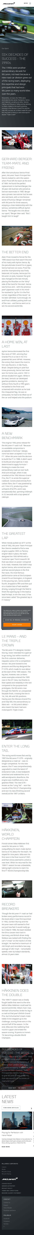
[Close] (30, 608)
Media (3, 1169)
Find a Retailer (8, 1208)
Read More (6, 1147)
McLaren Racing (6, 1174)
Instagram (7, 1221)
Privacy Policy (7, 1188)
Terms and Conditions (10, 1190)
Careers (4, 1167)
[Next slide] (31, 1108)
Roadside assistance (10, 1210)
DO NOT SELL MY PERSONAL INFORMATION (17, 619)
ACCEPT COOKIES (17, 624)
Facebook (6, 1218)
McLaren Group (6, 1171)
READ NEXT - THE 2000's (17, 1088)
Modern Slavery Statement (11, 1193)
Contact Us (7, 1202)
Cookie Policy (7, 1183)
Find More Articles (11, 1107)
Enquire (6, 1205)
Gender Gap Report (8, 1186)
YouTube (6, 1224)
